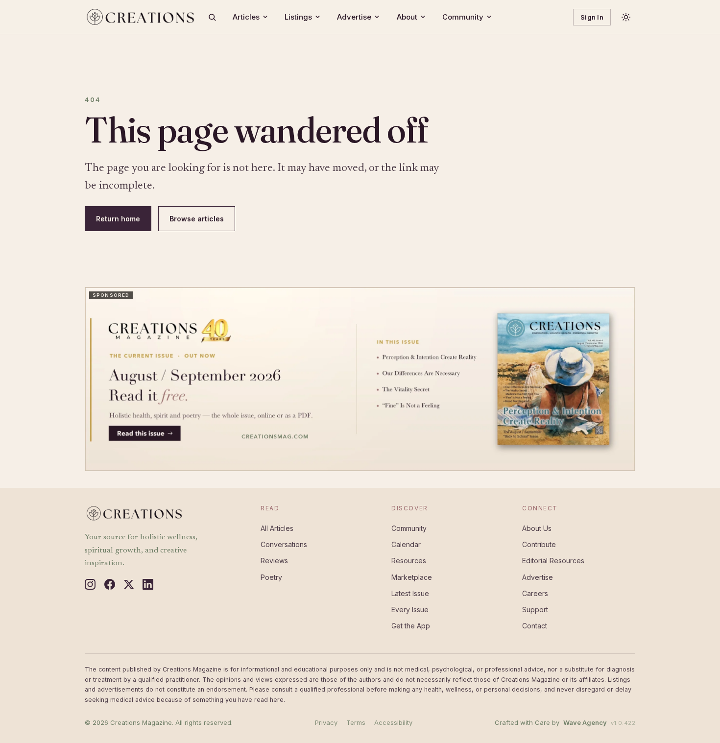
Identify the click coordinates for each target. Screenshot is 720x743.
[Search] (212, 17)
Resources (408, 560)
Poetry (271, 577)
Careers (535, 593)
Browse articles (196, 219)
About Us (537, 528)
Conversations (284, 544)
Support (535, 609)
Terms (355, 722)
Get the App (410, 626)
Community (462, 17)
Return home (118, 219)
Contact (534, 626)
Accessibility (393, 722)
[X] (129, 584)
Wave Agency (585, 722)
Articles (246, 17)
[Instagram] (90, 584)
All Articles (277, 528)
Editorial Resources (553, 560)
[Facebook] (109, 584)
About (407, 17)
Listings (298, 17)
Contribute (539, 544)
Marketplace (411, 577)
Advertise (354, 17)
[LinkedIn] (148, 584)
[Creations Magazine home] (140, 17)
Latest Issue (410, 593)
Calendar (406, 544)
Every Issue (410, 609)
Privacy (326, 722)
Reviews (274, 560)
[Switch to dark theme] (626, 17)
